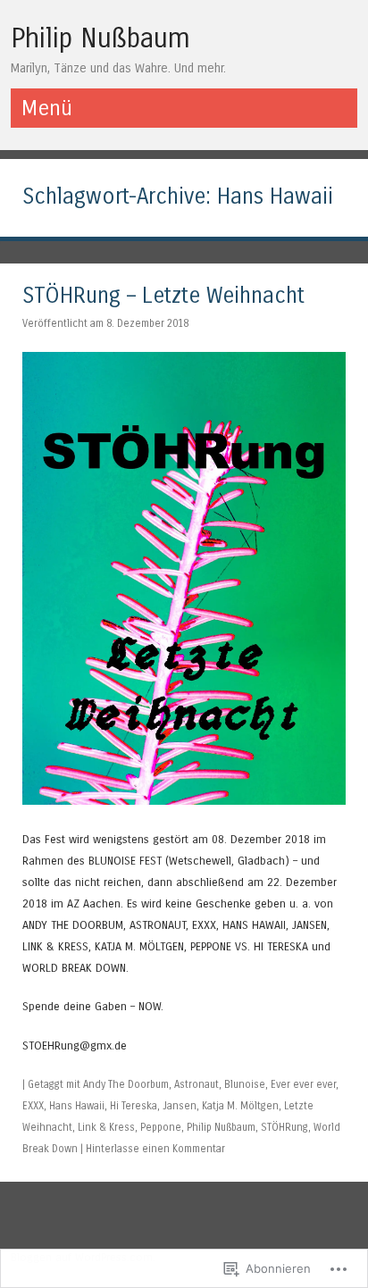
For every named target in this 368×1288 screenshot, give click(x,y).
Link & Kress (106, 1127)
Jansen (180, 1106)
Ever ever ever (303, 1084)
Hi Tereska (133, 1106)
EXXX (33, 1106)
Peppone (160, 1127)
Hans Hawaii (77, 1106)
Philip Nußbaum (100, 38)
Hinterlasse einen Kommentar (155, 1148)
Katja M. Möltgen (240, 1106)
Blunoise (244, 1084)
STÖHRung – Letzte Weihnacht (163, 296)
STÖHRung (284, 1127)
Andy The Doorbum (126, 1084)
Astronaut (196, 1084)
